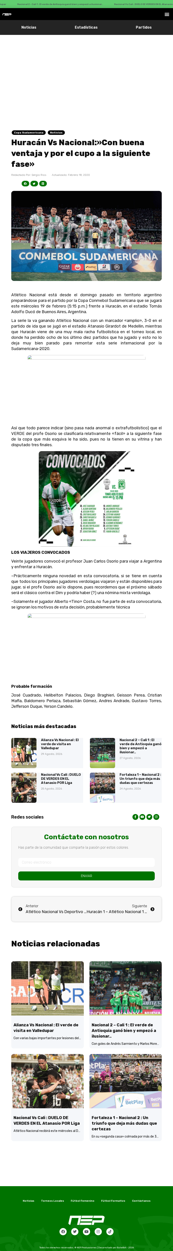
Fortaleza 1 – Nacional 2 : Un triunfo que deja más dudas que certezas (140, 779)
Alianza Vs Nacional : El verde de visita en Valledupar (60, 744)
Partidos (144, 27)
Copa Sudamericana (28, 132)
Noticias (28, 27)
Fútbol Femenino (82, 1200)
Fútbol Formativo (113, 1200)
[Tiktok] (110, 1231)
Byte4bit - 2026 (125, 1247)
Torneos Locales (52, 1200)
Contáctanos (141, 1200)
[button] (167, 14)
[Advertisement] (86, 68)
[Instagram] (98, 1231)
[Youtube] (86, 1231)
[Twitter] (74, 1231)
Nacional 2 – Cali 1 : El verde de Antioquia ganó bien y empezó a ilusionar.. (141, 746)
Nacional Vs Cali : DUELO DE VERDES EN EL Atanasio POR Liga (61, 779)
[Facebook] (63, 1231)
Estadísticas (86, 27)
